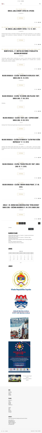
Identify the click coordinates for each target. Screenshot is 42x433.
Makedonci (24, 27)
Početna (9, 391)
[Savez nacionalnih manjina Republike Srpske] (3, 3)
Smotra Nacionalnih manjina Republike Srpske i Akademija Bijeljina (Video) (20, 240)
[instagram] (21, 1)
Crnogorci (6, 27)
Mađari (19, 27)
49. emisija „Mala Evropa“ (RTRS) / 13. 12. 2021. (21, 29)
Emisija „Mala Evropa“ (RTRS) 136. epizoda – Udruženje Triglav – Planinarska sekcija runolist (19, 238)
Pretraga (9, 227)
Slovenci (40, 27)
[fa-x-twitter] (19, 1)
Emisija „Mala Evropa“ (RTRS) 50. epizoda (21, 11)
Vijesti (24, 9)
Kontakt (9, 395)
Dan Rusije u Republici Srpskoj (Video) (15, 241)
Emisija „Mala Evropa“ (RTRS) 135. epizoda (16, 242)
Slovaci (35, 27)
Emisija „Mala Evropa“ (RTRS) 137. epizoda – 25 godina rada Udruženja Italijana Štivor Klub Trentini (21, 236)
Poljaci (28, 27)
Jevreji (15, 27)
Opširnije (21, 18)
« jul (20, 262)
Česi (17, 9)
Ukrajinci (10, 412)
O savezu (10, 392)
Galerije (9, 394)
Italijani (20, 9)
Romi (32, 27)
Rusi (9, 409)
